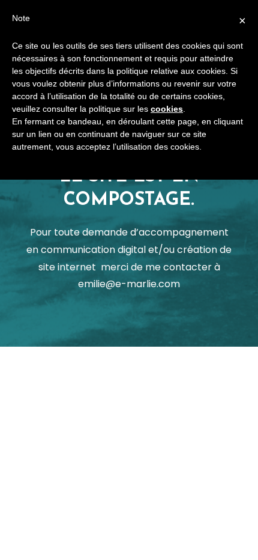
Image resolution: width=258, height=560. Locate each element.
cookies (167, 109)
